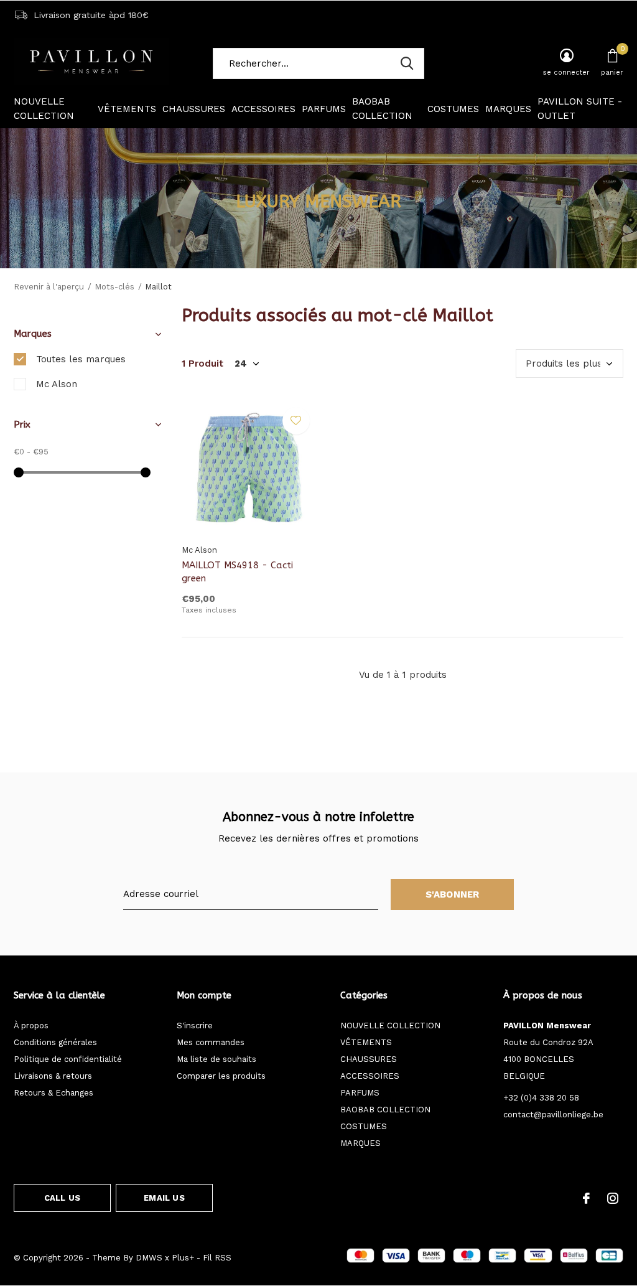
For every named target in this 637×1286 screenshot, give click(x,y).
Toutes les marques (81, 359)
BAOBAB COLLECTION (382, 109)
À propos (31, 1025)
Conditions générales (55, 1042)
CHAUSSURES (193, 109)
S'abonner (452, 894)
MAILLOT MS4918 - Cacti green (237, 572)
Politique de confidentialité (68, 1059)
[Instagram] (612, 1198)
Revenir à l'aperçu (49, 286)
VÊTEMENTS (127, 109)
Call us (62, 1198)
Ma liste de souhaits (216, 1059)
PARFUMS (324, 109)
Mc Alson (56, 384)
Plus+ (183, 1257)
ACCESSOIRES (263, 109)
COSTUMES (453, 109)
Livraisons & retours (53, 1076)
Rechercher (406, 63)
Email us (164, 1198)
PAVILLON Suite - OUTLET (579, 109)
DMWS (149, 1257)
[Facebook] (586, 1198)
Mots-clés (114, 286)
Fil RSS (217, 1257)
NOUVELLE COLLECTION (44, 109)
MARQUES (508, 109)
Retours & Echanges (53, 1092)
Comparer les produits (221, 1076)
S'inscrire (195, 1025)
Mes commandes (210, 1042)
